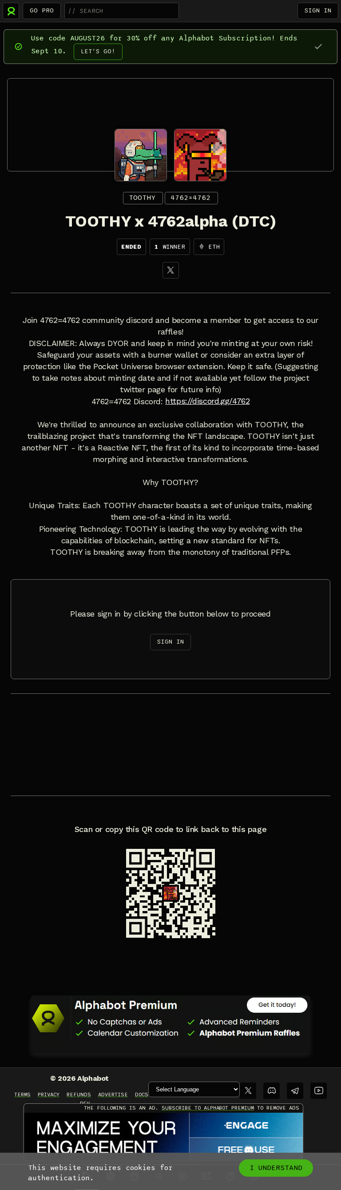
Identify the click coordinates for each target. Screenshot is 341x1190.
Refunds (79, 1094)
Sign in (318, 10)
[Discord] (271, 1091)
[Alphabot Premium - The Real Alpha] (170, 1018)
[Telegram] (295, 1091)
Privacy (48, 1094)
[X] (171, 270)
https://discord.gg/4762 (207, 401)
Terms (22, 1094)
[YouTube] (318, 1091)
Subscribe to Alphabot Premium (208, 1108)
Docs (141, 1094)
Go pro (42, 10)
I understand (276, 1167)
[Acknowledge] (318, 46)
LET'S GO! (98, 51)
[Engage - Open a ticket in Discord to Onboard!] (163, 1137)
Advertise (113, 1094)
